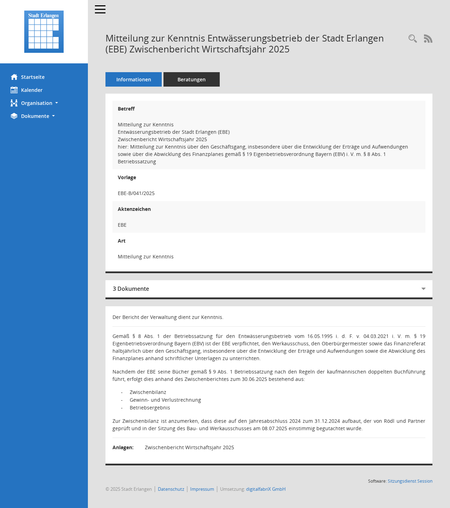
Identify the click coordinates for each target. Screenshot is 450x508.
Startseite (33, 77)
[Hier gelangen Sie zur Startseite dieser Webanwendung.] (44, 32)
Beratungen (192, 79)
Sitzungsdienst (410, 481)
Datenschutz (171, 489)
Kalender (32, 90)
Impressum (202, 489)
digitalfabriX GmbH (266, 489)
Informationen (133, 79)
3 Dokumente (131, 289)
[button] (44, 102)
